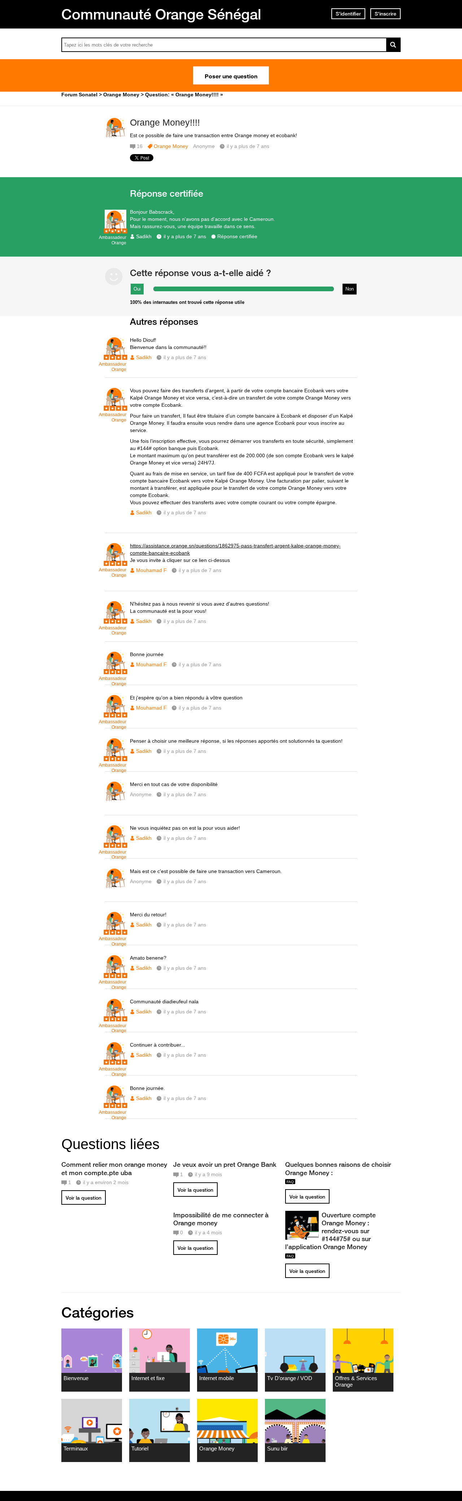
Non (349, 289)
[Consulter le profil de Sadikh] (115, 229)
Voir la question (83, 1198)
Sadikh (144, 236)
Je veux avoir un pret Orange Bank (224, 1164)
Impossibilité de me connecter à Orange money (221, 1219)
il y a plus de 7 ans (185, 236)
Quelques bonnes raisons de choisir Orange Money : (338, 1168)
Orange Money (171, 146)
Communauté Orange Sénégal (161, 14)
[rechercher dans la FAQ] (393, 45)
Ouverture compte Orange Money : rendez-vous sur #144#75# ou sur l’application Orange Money (330, 1231)
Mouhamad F (151, 570)
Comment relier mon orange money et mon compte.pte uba (114, 1168)
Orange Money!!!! (165, 122)
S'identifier (348, 13)
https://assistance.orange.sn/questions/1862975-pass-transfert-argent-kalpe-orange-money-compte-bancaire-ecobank (235, 549)
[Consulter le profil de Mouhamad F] (115, 562)
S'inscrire (385, 13)
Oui (137, 289)
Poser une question (231, 75)
